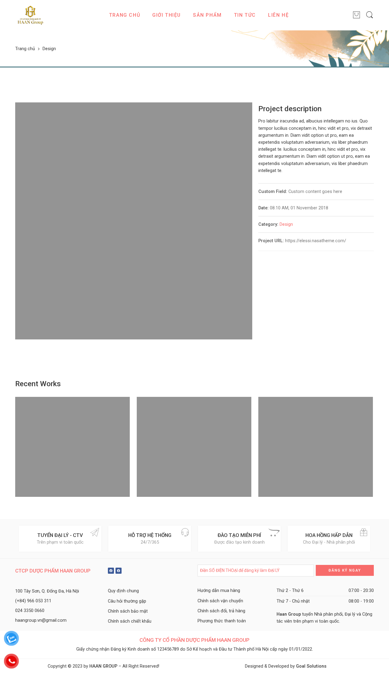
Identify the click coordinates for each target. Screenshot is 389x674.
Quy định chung (123, 590)
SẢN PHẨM (207, 15)
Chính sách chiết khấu (129, 621)
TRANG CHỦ (124, 15)
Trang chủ (25, 49)
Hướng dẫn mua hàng (219, 590)
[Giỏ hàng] (356, 15)
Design (286, 224)
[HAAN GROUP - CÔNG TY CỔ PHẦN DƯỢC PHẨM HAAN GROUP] (30, 15)
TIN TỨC (245, 15)
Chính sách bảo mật (128, 611)
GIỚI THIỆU (166, 15)
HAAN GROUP (103, 666)
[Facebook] (111, 571)
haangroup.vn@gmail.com (41, 620)
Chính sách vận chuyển (220, 601)
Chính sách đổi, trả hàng (221, 611)
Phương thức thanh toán (222, 621)
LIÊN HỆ (278, 15)
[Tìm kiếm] (369, 15)
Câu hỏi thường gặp (127, 601)
